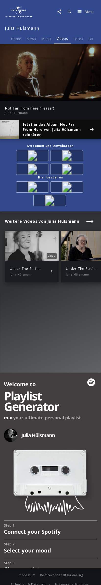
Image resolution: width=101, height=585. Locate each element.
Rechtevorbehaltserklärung (61, 575)
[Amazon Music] (67, 156)
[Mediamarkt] (67, 187)
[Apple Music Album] (33, 156)
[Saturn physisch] (50, 201)
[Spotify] (33, 170)
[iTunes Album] (67, 170)
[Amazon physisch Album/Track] (33, 187)
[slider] (35, 95)
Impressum (26, 575)
